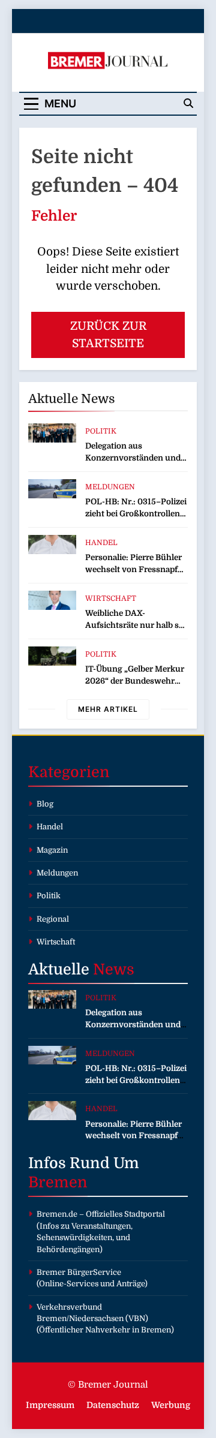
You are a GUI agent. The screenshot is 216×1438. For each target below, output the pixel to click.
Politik (100, 431)
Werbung (170, 1405)
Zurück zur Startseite (108, 335)
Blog (45, 803)
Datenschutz (112, 1405)
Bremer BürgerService (79, 1272)
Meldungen (110, 487)
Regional (53, 918)
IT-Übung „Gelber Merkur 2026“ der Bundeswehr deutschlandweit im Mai (134, 680)
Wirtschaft (110, 598)
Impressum (50, 1405)
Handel (101, 543)
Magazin (52, 850)
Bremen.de (57, 1214)
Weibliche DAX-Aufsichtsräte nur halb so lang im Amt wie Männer (134, 625)
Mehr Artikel (108, 709)
